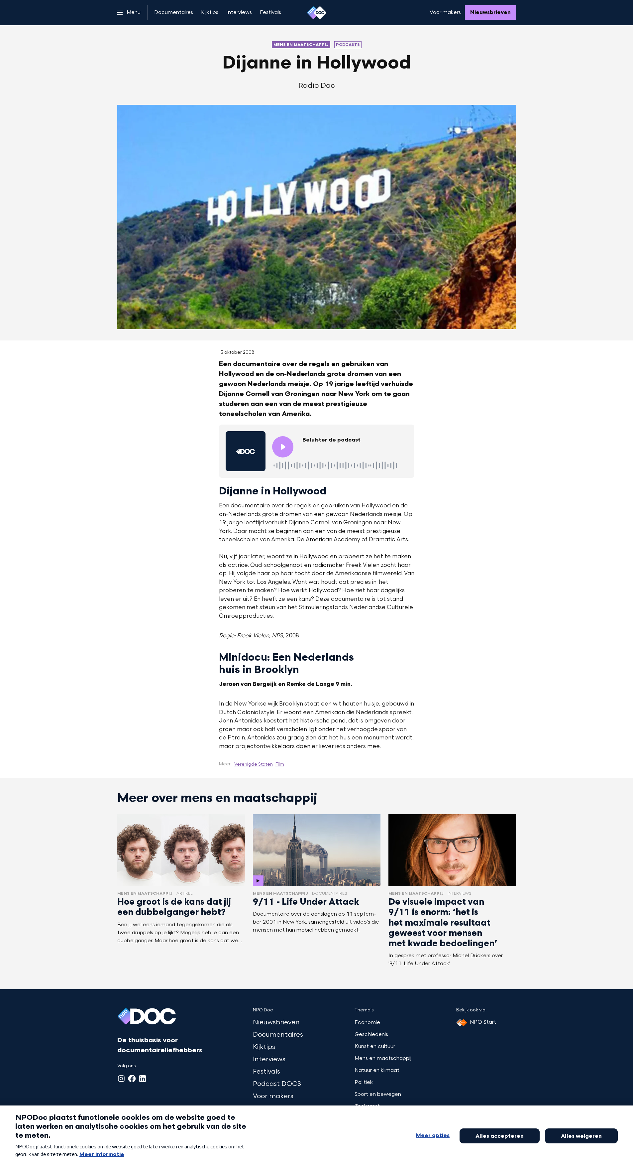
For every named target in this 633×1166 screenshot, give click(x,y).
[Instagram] (121, 1079)
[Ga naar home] (317, 12)
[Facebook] (132, 1079)
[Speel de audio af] (282, 446)
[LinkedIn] (143, 1079)
